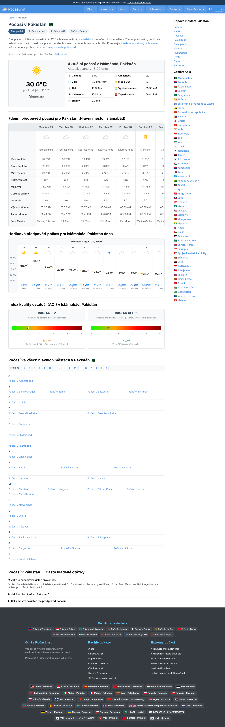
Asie (123, 9)
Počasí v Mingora (58, 489)
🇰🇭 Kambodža (182, 167)
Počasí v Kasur (69, 467)
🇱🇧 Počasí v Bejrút (88, 634)
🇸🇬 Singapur (181, 249)
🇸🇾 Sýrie (178, 261)
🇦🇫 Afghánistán (183, 78)
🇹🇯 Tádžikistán (182, 266)
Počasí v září (58, 31)
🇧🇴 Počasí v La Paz (164, 629)
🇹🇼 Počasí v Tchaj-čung (40, 629)
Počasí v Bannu (57, 391)
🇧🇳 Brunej (179, 107)
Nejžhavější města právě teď (165, 648)
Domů (11, 17)
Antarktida (107, 9)
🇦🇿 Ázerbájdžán (183, 86)
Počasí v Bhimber (137, 391)
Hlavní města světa (97, 673)
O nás (91, 648)
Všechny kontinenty (98, 663)
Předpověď (17, 31)
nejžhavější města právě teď (59, 47)
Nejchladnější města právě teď (166, 653)
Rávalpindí (180, 44)
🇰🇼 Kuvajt (179, 184)
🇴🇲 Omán (179, 231)
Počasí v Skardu (70, 548)
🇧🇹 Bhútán (180, 99)
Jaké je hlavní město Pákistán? (30, 594)
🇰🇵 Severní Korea (184, 244)
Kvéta (177, 56)
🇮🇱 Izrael (179, 146)
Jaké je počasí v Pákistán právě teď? (33, 580)
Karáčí (177, 31)
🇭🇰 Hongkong (182, 125)
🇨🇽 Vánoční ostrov (184, 296)
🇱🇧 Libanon (180, 202)
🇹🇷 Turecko (180, 283)
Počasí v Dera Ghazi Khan (23, 413)
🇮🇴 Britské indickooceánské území (194, 103)
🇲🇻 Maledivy (181, 214)
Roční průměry (79, 31)
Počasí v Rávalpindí (98, 537)
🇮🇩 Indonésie (181, 133)
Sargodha (179, 65)
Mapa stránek (95, 658)
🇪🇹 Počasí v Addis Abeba (91, 629)
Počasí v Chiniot (17, 402)
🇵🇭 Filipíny (180, 116)
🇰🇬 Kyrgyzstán (182, 193)
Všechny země (95, 668)
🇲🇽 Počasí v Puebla (140, 629)
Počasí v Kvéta (122, 467)
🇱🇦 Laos (178, 197)
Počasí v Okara (17, 515)
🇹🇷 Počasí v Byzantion (64, 634)
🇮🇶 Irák (178, 137)
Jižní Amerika (155, 9)
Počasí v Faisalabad (19, 424)
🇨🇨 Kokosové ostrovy (186, 180)
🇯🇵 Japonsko (181, 150)
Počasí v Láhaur (96, 478)
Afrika (91, 9)
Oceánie (175, 9)
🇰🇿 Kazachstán (182, 176)
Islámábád (85, 39)
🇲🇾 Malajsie (180, 210)
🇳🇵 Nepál (179, 227)
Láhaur (178, 27)
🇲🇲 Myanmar (181, 223)
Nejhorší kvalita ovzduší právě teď (168, 673)
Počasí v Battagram (98, 391)
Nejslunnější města (160, 668)
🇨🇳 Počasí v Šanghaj (162, 634)
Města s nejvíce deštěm (163, 658)
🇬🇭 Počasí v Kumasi (117, 629)
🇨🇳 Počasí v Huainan (111, 634)
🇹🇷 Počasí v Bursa (187, 629)
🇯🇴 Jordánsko (182, 163)
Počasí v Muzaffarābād (21, 494)
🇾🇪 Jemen (179, 154)
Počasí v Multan (136, 489)
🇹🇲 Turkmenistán (184, 287)
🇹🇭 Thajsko (180, 274)
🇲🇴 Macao (179, 206)
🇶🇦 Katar (179, 172)
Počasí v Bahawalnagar (21, 391)
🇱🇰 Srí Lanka (181, 257)
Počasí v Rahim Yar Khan (22, 537)
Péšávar (178, 35)
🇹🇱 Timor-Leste (183, 278)
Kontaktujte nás (95, 653)
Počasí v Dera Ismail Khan (102, 413)
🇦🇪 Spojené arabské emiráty (190, 253)
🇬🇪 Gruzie (179, 120)
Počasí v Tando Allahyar (22, 559)
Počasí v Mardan (18, 489)
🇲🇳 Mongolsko (182, 219)
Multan (178, 48)
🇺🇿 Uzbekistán (182, 291)
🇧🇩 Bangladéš (182, 95)
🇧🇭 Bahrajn (180, 90)
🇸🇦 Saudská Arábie (185, 240)
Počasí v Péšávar (18, 526)
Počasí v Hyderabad (20, 434)
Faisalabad (180, 39)
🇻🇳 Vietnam (180, 300)
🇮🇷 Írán (178, 142)
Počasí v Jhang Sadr (20, 456)
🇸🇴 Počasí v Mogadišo (137, 634)
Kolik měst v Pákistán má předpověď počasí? (38, 601)
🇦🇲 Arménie (180, 82)
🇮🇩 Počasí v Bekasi (65, 629)
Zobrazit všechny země (139, 2)
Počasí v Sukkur (123, 548)
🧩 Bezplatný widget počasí (102, 678)
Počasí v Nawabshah (20, 504)
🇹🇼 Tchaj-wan (182, 270)
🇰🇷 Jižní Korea (182, 159)
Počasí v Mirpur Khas (99, 489)
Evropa (137, 9)
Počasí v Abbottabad (20, 380)
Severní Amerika (195, 9)
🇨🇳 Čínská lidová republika (189, 112)
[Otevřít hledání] (211, 9)
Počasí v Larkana (18, 478)
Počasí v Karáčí (17, 467)
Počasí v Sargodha (19, 548)
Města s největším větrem (164, 663)
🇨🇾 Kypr (178, 189)
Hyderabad (180, 52)
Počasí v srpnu (37, 31)
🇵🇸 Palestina (181, 236)
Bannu (177, 61)
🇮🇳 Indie (178, 129)
